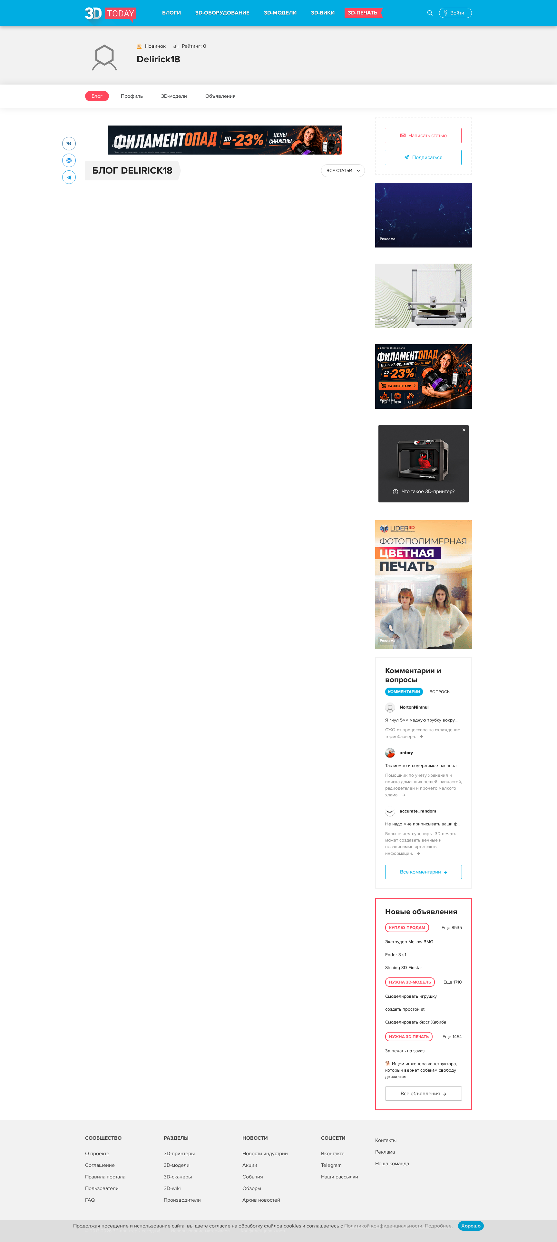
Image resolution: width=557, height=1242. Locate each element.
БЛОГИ (171, 13)
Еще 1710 (453, 982)
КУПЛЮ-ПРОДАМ (407, 927)
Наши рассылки (339, 1177)
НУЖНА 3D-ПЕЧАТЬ (409, 1036)
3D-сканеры (178, 1177)
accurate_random (418, 811)
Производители (182, 1200)
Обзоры (251, 1188)
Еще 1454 (452, 1036)
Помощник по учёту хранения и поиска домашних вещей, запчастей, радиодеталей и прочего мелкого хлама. (423, 785)
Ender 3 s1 (395, 954)
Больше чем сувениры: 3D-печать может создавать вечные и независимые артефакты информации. (420, 843)
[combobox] (343, 170)
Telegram (331, 1165)
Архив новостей (261, 1200)
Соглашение (100, 1165)
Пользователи (102, 1188)
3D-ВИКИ (323, 13)
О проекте (97, 1153)
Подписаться (427, 157)
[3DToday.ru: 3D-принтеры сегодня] (110, 16)
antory (406, 752)
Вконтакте (333, 1153)
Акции (249, 1165)
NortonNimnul (414, 707)
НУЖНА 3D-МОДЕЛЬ (410, 982)
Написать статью (427, 135)
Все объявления (420, 1093)
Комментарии (404, 691)
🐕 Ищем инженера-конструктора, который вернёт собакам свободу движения (421, 1070)
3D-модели (174, 96)
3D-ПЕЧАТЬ (362, 13)
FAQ (90, 1200)
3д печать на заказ (405, 1051)
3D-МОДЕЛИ (280, 13)
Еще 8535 (452, 927)
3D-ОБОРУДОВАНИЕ (222, 13)
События (252, 1177)
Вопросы (440, 691)
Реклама (120, 146)
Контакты (385, 1140)
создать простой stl (405, 1009)
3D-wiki (172, 1188)
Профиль (132, 96)
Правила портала (105, 1177)
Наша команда (392, 1163)
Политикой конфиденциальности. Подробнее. (398, 1226)
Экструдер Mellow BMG (409, 941)
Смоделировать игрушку (411, 996)
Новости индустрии (265, 1153)
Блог (97, 96)
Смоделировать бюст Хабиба (415, 1022)
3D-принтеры (179, 1153)
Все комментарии (420, 872)
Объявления (220, 96)
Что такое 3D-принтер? (428, 491)
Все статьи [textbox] (339, 170)
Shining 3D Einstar (403, 967)
